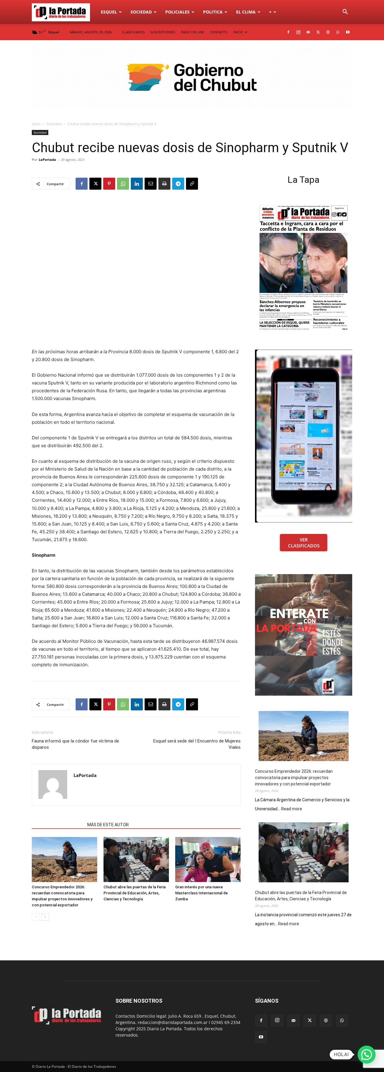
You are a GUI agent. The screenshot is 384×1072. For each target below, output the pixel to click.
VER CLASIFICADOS (304, 543)
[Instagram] (298, 32)
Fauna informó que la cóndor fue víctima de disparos (75, 744)
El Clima (246, 12)
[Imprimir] (164, 184)
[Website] (327, 32)
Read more (291, 809)
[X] (318, 32)
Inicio (36, 123)
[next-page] (45, 917)
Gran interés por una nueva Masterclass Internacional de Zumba (201, 893)
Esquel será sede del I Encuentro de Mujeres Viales (197, 744)
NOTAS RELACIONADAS (57, 824)
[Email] (151, 184)
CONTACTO (218, 32)
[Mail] (308, 32)
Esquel (109, 12)
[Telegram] (178, 184)
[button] (345, 12)
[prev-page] (35, 917)
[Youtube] (347, 32)
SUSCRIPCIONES (162, 32)
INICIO (238, 32)
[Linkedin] (137, 184)
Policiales (177, 12)
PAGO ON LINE (192, 32)
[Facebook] (288, 32)
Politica (213, 12)
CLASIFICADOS (133, 32)
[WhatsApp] (337, 32)
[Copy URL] (192, 184)
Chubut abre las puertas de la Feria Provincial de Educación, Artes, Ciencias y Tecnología (135, 893)
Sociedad (141, 12)
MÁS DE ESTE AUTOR (108, 824)
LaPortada (47, 159)
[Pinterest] (109, 184)
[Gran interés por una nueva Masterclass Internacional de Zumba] (208, 859)
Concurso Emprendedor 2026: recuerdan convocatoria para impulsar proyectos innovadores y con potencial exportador (294, 777)
